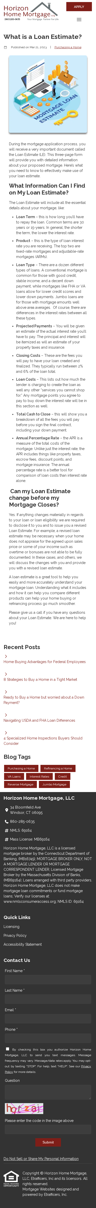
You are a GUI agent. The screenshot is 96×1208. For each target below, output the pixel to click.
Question (12, 1080)
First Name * (15, 971)
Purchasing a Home (68, 47)
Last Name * (15, 990)
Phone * (11, 1029)
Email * (10, 1010)
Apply (79, 7)
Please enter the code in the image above (39, 1121)
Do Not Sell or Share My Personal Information (41, 1159)
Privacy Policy (15, 935)
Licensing (11, 927)
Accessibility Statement (23, 944)
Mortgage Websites (39, 1189)
